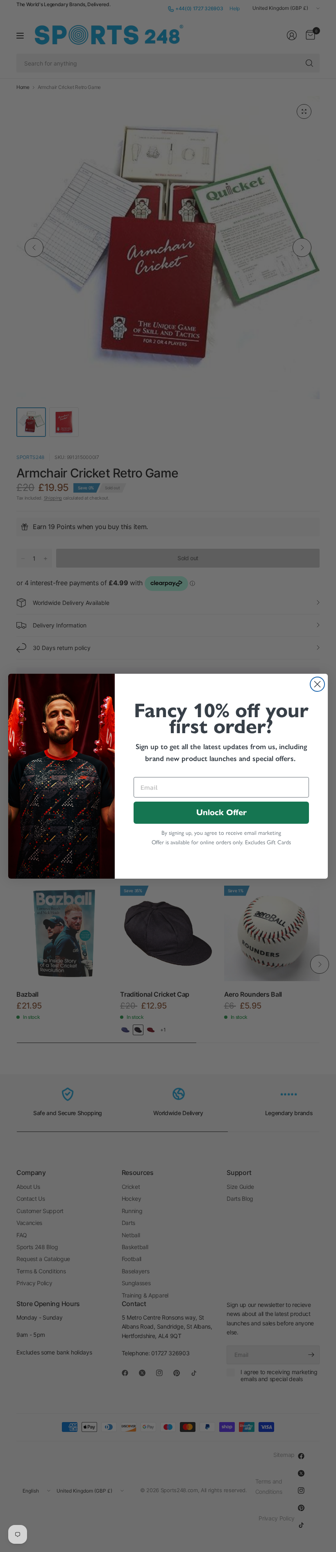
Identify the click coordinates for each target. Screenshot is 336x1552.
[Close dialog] (317, 684)
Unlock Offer (221, 812)
